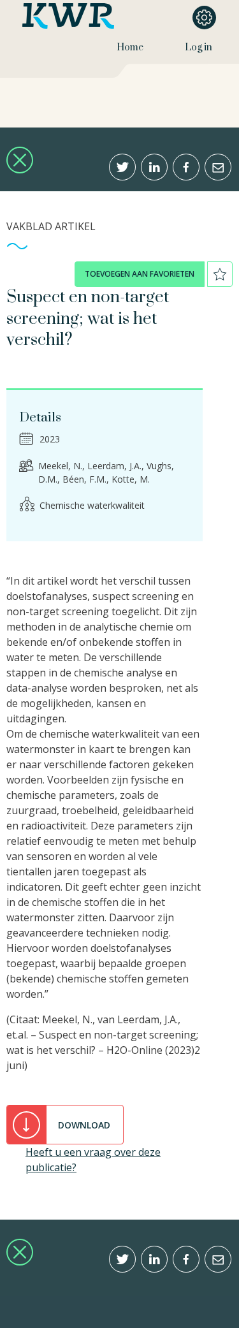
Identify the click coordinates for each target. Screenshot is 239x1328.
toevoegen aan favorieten (139, 273)
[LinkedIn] (154, 167)
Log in (198, 47)
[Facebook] (186, 167)
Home (130, 47)
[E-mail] (218, 167)
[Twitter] (122, 167)
